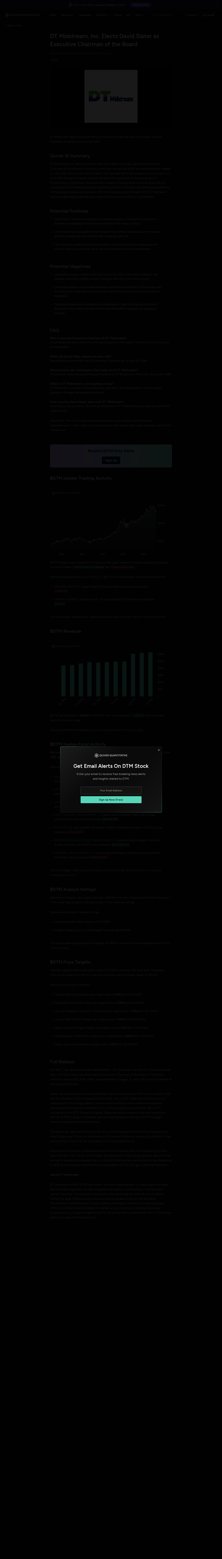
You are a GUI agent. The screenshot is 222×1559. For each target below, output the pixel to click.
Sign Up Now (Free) (111, 799)
